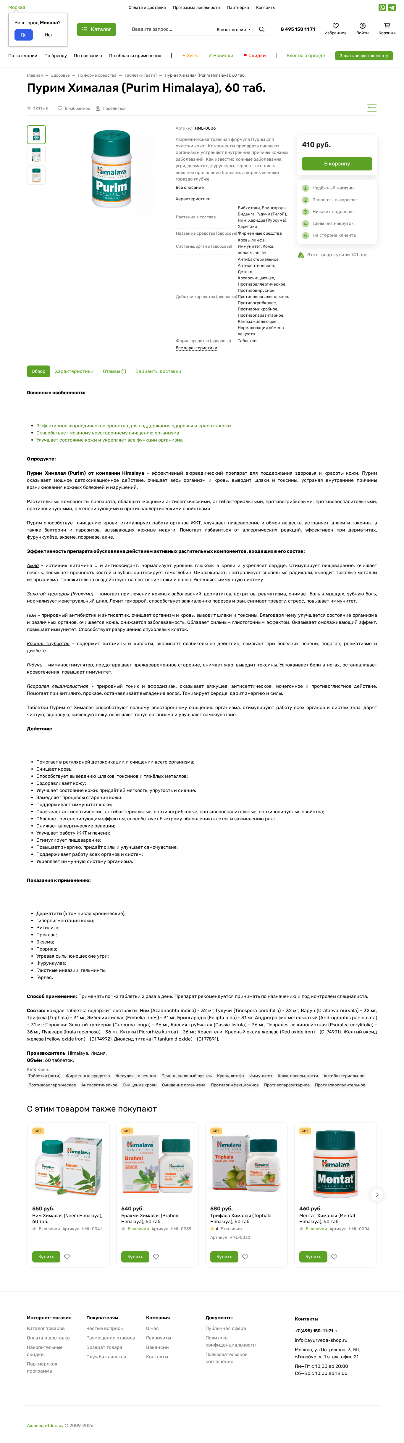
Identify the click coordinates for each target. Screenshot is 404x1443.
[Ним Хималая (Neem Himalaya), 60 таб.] (68, 1164)
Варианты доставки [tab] (158, 371)
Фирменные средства (88, 1075)
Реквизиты (158, 1338)
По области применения (135, 55)
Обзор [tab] (39, 371)
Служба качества (106, 1357)
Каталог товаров (46, 1328)
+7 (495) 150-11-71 (314, 1331)
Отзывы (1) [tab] (114, 371)
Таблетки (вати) (44, 1075)
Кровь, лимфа (230, 1075)
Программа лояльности (196, 7)
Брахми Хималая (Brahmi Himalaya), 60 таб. (149, 1218)
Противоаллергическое (52, 1085)
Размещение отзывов (110, 1338)
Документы (219, 1317)
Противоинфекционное (235, 1085)
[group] (112, 196)
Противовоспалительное (340, 1085)
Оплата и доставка (147, 7)
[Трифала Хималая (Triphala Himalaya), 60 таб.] (246, 1164)
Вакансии (157, 1347)
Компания (158, 1317)
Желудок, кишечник (135, 1075)
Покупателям (102, 1317)
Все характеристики (196, 347)
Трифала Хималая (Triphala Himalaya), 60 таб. (241, 1218)
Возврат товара (104, 1347)
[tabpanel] (202, 738)
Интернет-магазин (49, 1317)
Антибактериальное (344, 1075)
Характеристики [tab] (74, 371)
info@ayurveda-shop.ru (321, 1340)
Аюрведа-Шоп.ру (45, 1425)
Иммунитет (260, 1075)
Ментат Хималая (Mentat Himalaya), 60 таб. (327, 1218)
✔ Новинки (220, 55)
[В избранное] (67, 1256)
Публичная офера (226, 1328)
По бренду (55, 55)
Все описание (190, 187)
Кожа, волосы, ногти (298, 1075)
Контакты (266, 7)
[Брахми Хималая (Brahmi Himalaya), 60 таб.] (157, 1164)
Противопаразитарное (287, 1085)
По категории (22, 55)
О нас (152, 1328)
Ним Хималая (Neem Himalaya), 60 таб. (67, 1218)
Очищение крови (140, 1085)
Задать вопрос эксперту (364, 55)
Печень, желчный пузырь (186, 1075)
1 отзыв (40, 108)
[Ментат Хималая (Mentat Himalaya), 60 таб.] (335, 1164)
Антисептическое (99, 1085)
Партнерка (238, 7)
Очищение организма (184, 1085)
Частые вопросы (105, 1328)
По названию (88, 55)
